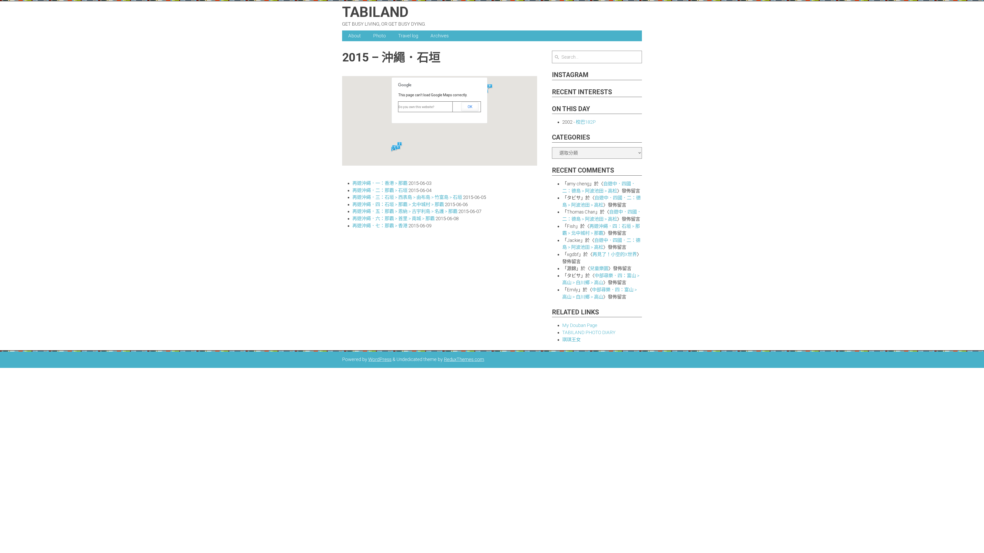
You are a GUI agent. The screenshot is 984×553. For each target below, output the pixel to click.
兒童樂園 (599, 268)
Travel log (408, 35)
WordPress (380, 359)
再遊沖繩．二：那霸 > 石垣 (379, 190)
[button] (490, 87)
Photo (379, 35)
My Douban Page (579, 325)
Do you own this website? (416, 107)
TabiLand (375, 12)
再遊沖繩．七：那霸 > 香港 (379, 225)
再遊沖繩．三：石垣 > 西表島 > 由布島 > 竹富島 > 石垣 (407, 197)
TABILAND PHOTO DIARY (589, 332)
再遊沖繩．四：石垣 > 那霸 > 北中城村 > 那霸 (398, 204)
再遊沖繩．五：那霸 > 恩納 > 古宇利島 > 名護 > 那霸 (404, 211)
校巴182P (586, 122)
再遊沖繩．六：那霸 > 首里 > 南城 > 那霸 (393, 218)
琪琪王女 (571, 339)
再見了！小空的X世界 (614, 254)
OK (470, 107)
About (354, 35)
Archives (439, 35)
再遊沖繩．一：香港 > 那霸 (379, 183)
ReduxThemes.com (464, 359)
